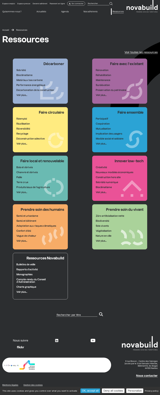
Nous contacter (147, 375)
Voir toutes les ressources (141, 52)
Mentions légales (10, 385)
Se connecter (77, 3)
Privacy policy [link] (151, 391)
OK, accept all (90, 390)
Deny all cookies (113, 390)
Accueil (5, 30)
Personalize (135, 390)
